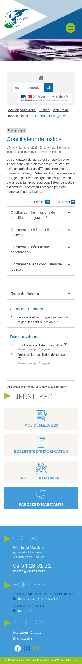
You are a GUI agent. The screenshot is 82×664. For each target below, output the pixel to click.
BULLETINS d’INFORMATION (41, 452)
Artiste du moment (41, 478)
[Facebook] (17, 648)
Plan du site (22, 638)
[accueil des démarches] (41, 78)
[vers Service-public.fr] (44, 98)
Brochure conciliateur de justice (40, 345)
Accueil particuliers (22, 110)
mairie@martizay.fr (29, 571)
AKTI (57, 660)
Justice (44, 110)
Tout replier (37, 202)
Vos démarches (41, 425)
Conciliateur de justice (50, 116)
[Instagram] (26, 648)
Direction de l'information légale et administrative (38, 386)
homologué (14, 191)
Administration (69, 660)
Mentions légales (27, 633)
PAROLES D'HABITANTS (41, 505)
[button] (70, 28)
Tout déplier (62, 202)
